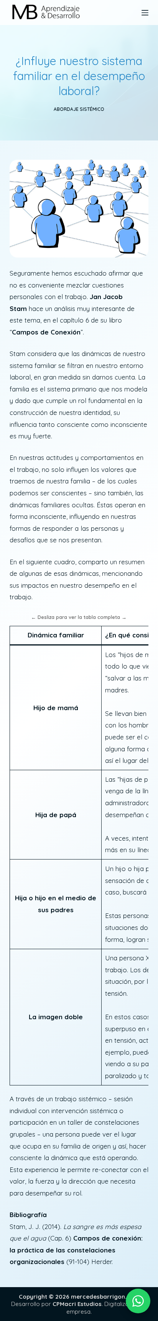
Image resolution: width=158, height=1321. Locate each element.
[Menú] (145, 12)
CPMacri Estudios (77, 1304)
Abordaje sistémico (79, 109)
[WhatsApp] (138, 1301)
